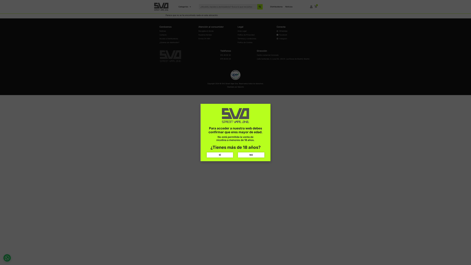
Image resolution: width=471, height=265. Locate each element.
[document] (235, 132)
